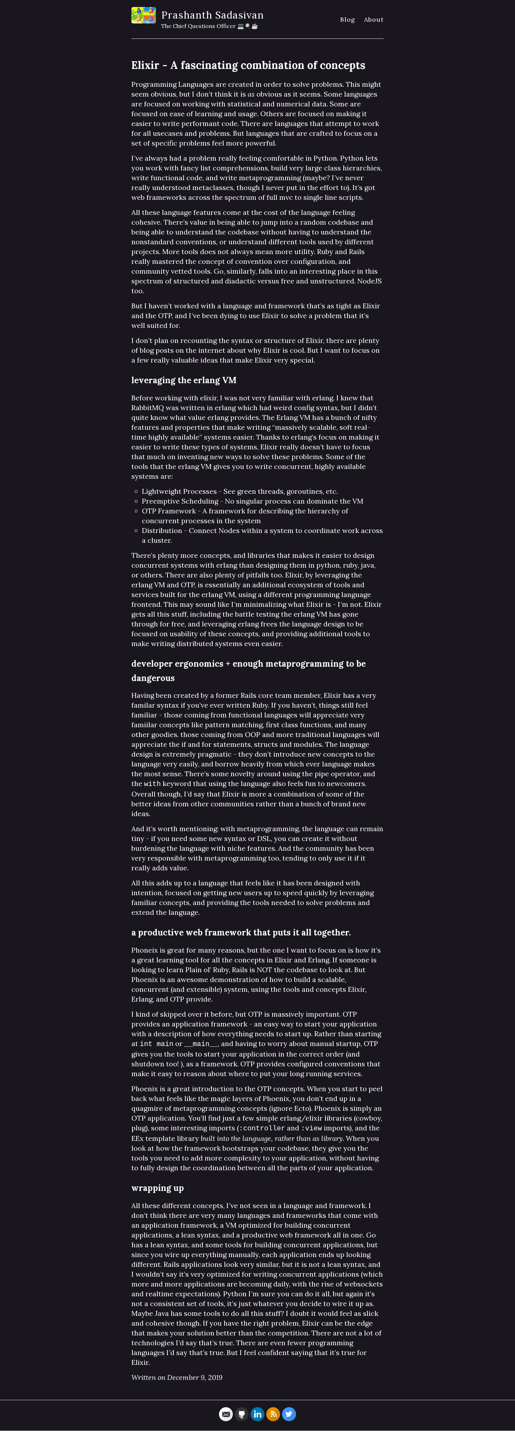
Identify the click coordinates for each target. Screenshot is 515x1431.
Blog (347, 19)
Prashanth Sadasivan (212, 15)
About (374, 19)
